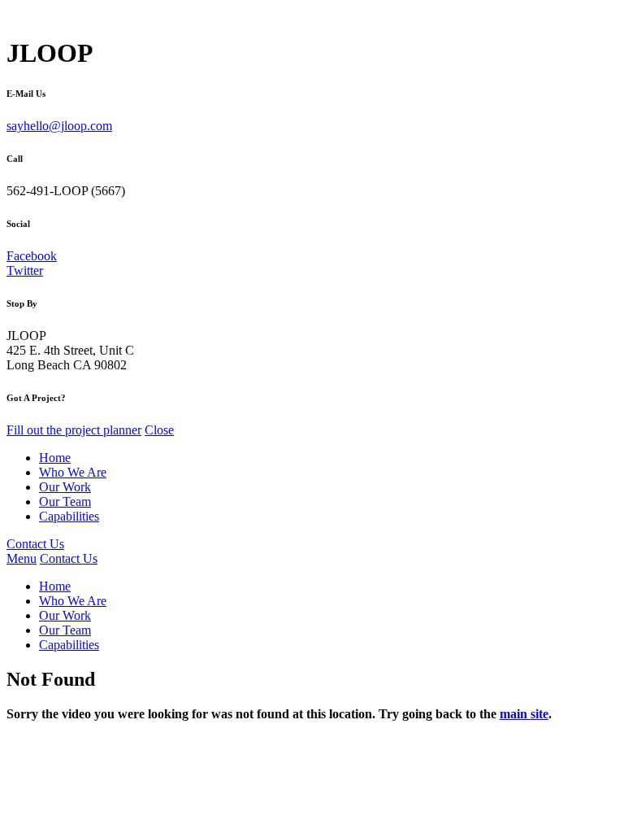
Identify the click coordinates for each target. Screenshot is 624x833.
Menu (21, 558)
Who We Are (72, 472)
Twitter (24, 270)
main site (524, 714)
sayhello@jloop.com (59, 126)
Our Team (65, 501)
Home (55, 457)
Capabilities (69, 516)
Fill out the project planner (73, 430)
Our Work (65, 487)
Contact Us (35, 544)
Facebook (31, 256)
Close (159, 430)
